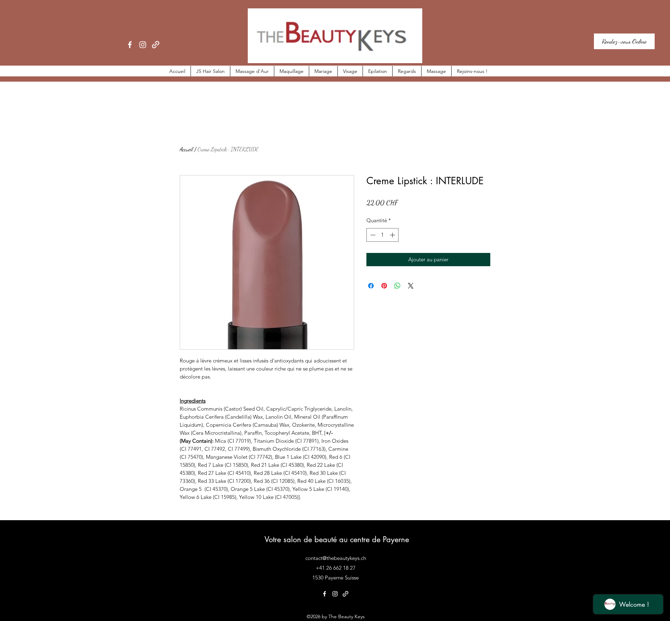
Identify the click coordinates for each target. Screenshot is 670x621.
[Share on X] (411, 286)
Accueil (186, 149)
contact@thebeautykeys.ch (335, 558)
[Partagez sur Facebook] (371, 286)
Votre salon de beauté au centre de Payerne (337, 539)
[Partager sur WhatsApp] (397, 286)
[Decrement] (372, 235)
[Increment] (393, 235)
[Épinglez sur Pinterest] (384, 286)
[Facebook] (129, 44)
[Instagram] (142, 44)
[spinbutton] (382, 235)
